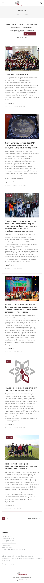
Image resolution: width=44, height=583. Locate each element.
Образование (27, 27)
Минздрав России (8, 541)
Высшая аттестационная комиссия (13, 550)
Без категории (22, 37)
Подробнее (8, 103)
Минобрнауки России (9, 543)
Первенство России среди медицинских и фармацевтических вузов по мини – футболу (21, 466)
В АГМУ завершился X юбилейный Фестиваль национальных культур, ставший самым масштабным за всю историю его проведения (21, 308)
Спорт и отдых (30, 34)
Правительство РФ (8, 538)
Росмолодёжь (6, 545)
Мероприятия (15, 27)
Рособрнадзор (7, 547)
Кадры (21, 24)
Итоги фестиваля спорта (16, 74)
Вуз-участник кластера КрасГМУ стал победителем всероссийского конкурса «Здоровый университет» (21, 145)
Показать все (11, 24)
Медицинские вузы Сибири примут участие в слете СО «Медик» (21, 389)
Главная (18, 14)
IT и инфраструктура (17, 30)
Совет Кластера (31, 24)
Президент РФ (7, 536)
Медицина (30, 30)
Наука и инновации (15, 34)
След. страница (33, 518)
